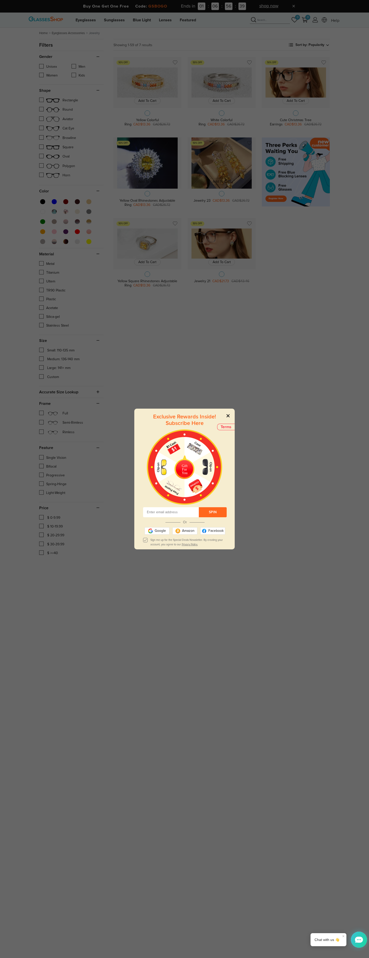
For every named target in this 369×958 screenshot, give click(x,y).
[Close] (228, 415)
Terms (226, 427)
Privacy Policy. (190, 544)
